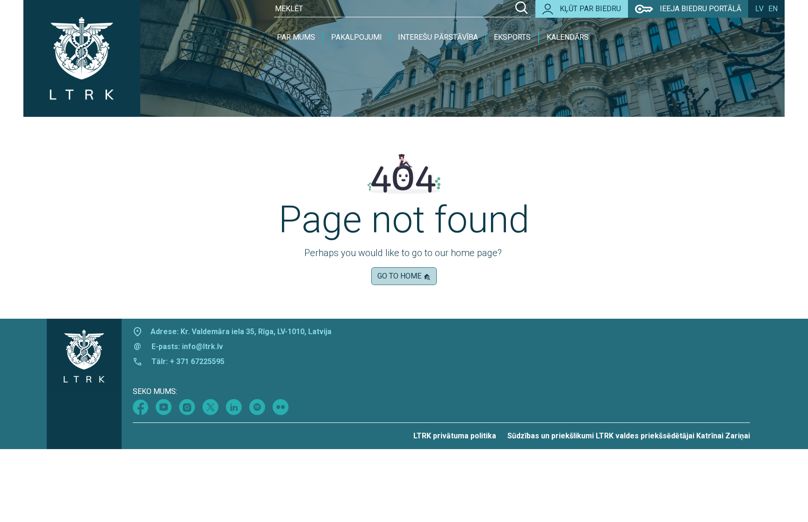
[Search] (521, 9)
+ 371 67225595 (197, 361)
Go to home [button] (400, 276)
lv (759, 8)
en (773, 8)
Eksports (512, 37)
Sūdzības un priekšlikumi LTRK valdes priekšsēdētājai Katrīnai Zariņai (628, 435)
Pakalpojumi (356, 37)
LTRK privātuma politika (454, 435)
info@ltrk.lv (202, 346)
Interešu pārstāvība (438, 37)
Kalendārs (568, 37)
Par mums (296, 37)
